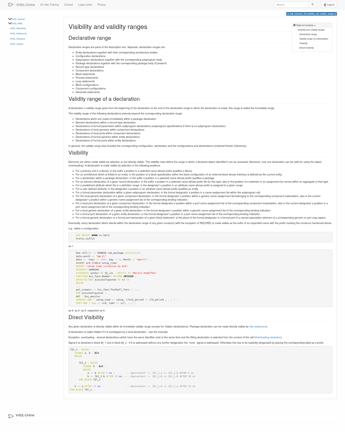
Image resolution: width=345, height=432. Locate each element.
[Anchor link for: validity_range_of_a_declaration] (142, 98)
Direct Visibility (306, 47)
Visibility (303, 43)
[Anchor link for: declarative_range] (113, 37)
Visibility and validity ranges (311, 29)
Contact (68, 4)
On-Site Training (49, 4)
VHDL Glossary (17, 38)
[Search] (313, 4)
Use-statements (258, 326)
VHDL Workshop (18, 28)
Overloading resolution (268, 337)
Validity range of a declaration (313, 38)
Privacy (102, 4)
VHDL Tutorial (18, 19)
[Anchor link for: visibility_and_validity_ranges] (150, 26)
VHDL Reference (18, 33)
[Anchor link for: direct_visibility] (106, 317)
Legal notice (85, 4)
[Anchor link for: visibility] (91, 152)
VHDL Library (16, 43)
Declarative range (308, 34)
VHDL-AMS (16, 23)
